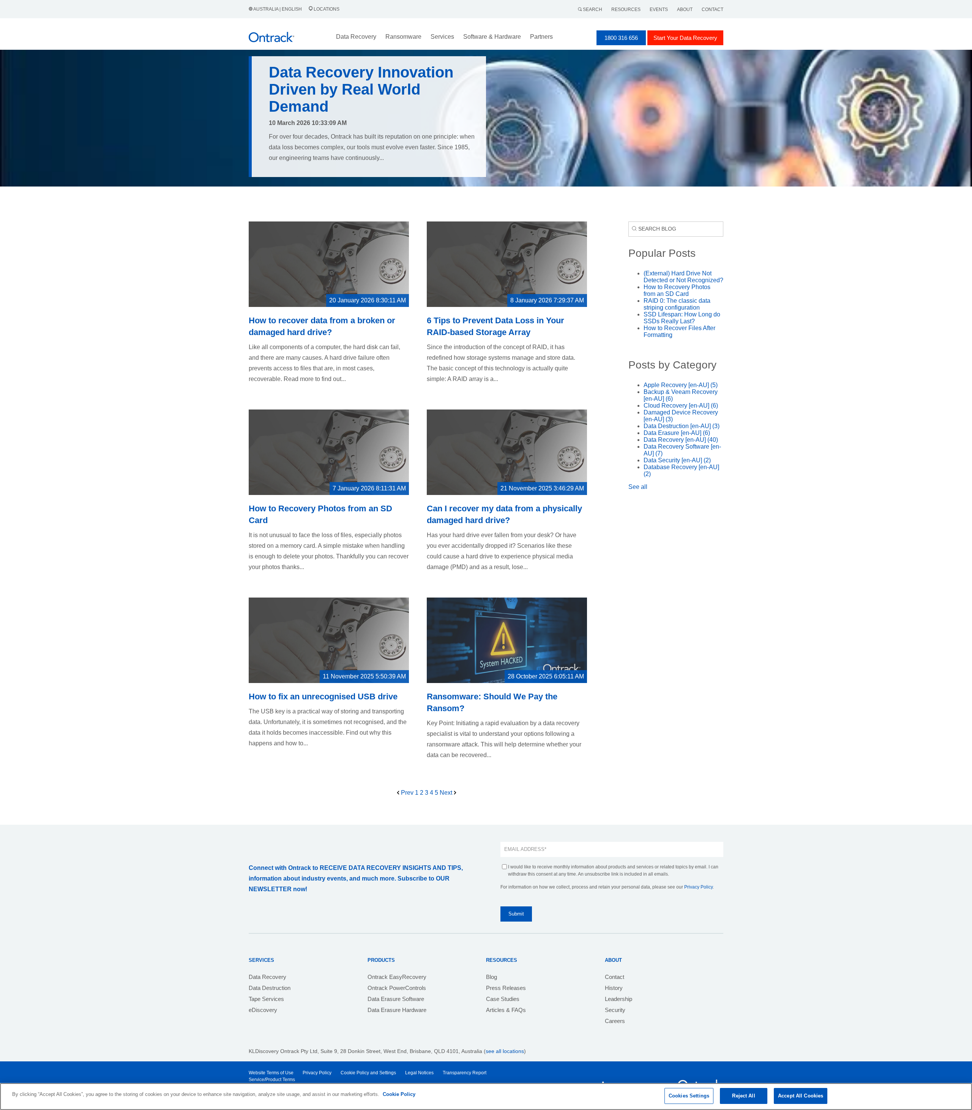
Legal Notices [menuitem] (419, 1072)
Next (447, 792)
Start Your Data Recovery (685, 38)
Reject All (743, 1096)
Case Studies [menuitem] (502, 999)
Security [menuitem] (615, 1010)
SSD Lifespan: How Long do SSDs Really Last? (682, 317)
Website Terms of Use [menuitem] (271, 1072)
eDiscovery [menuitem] (263, 1010)
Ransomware (403, 36)
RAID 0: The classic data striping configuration (677, 304)
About (685, 9)
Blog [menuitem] (491, 977)
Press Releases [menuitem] (506, 988)
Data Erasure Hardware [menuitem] (397, 1010)
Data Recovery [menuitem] (267, 977)
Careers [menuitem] (615, 1021)
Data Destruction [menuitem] (269, 988)
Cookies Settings (689, 1096)
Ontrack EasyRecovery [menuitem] (397, 977)
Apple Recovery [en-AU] (681, 385)
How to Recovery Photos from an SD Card (677, 290)
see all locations (505, 1051)
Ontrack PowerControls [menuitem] (397, 988)
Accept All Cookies (800, 1096)
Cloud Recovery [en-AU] (681, 405)
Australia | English (277, 9)
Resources (626, 9)
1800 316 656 (621, 38)
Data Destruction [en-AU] (682, 426)
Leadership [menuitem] (618, 999)
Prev (407, 792)
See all (637, 487)
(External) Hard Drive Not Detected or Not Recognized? (683, 276)
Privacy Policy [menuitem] (317, 1072)
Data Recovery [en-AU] (681, 439)
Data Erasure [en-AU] (677, 433)
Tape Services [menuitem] (266, 999)
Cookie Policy (399, 1094)
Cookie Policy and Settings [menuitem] (368, 1072)
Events (659, 9)
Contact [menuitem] (614, 977)
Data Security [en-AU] (677, 460)
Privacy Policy (698, 887)
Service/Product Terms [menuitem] (272, 1079)
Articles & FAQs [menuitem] (506, 1010)
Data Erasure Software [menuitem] (396, 999)
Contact (712, 9)
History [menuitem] (614, 988)
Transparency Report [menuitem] (464, 1072)
